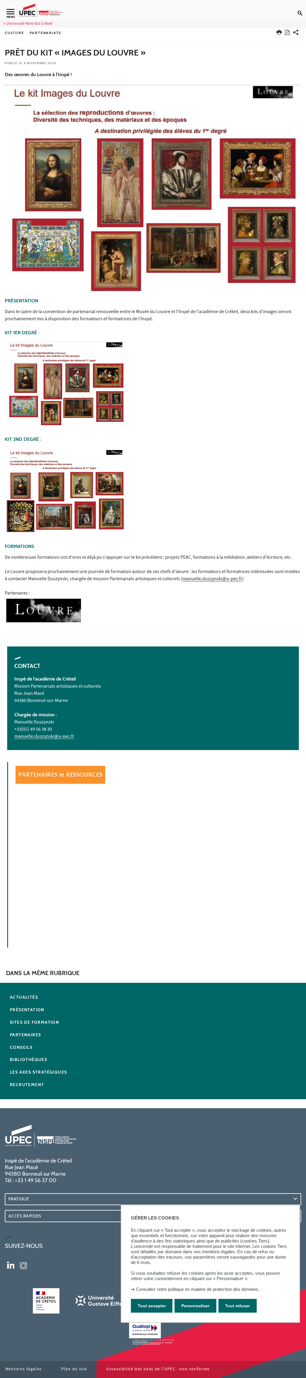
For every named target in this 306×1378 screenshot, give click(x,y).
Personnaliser (195, 1305)
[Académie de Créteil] (46, 1301)
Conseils (21, 1047)
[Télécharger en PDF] (287, 34)
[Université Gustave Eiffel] (99, 1301)
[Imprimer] (279, 34)
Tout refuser (237, 1305)
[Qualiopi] (153, 1333)
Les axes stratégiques (38, 1072)
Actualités (24, 997)
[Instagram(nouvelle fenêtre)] (23, 1264)
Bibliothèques (28, 1059)
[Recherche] (302, 8)
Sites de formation (34, 1022)
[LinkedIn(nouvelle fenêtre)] (10, 1264)
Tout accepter (152, 1305)
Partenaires (25, 1034)
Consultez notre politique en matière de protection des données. (197, 1289)
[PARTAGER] (296, 34)
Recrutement (27, 1084)
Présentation (27, 1009)
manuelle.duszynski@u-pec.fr (212, 579)
